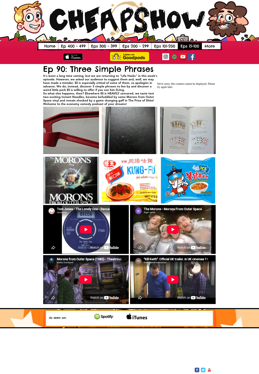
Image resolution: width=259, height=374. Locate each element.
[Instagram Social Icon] (165, 56)
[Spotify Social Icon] (174, 56)
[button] (73, 46)
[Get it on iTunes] (73, 56)
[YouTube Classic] (209, 370)
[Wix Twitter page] (203, 370)
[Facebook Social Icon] (191, 56)
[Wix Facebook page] (197, 370)
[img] (104, 316)
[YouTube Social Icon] (183, 56)
